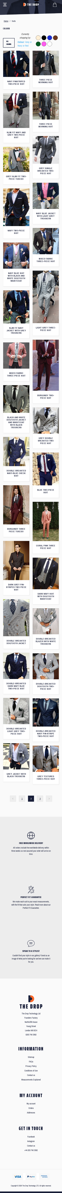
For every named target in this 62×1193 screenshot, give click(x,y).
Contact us (31, 1075)
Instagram (31, 1141)
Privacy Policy (31, 1066)
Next (49, 799)
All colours (8, 43)
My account (31, 1104)
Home (6, 21)
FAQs (31, 1062)
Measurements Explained (31, 1080)
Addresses (31, 1113)
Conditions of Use (31, 1071)
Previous (13, 799)
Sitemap (31, 1057)
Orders (31, 1108)
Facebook (31, 1137)
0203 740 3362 (31, 1035)
